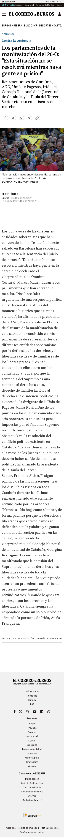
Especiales (32, 745)
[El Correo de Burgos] (31, 14)
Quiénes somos (32, 691)
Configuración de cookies (32, 832)
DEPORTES (45, 25)
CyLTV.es (32, 796)
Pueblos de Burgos (45, 5)
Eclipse (18, 5)
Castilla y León (32, 736)
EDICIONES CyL (52, 1)
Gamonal (29, 5)
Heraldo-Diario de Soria (32, 791)
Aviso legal (11, 828)
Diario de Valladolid (32, 787)
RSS (32, 704)
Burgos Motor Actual (32, 749)
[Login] (59, 14)
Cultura (32, 741)
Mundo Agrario (32, 758)
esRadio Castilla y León (32, 800)
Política (11, 638)
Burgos (6, 25)
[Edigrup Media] (32, 815)
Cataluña (40, 638)
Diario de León (32, 779)
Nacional (8, 34)
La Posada (32, 753)
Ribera (18, 25)
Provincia (32, 728)
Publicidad (32, 696)
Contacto (32, 700)
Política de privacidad (28, 828)
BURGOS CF (30, 25)
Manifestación (26, 638)
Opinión (32, 766)
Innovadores (32, 762)
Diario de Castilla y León (32, 783)
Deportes (32, 732)
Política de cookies (49, 828)
